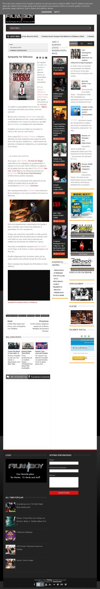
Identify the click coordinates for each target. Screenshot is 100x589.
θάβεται (44, 107)
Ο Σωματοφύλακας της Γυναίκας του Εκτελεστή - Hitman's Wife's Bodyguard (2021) (59, 128)
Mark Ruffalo (31, 315)
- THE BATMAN (58, 270)
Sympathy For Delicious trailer (18, 302)
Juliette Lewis (22, 315)
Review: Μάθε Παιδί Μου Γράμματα (87, 166)
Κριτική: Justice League (25, 560)
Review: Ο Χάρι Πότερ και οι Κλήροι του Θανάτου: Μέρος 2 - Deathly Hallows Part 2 (31, 521)
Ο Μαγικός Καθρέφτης (24, 532)
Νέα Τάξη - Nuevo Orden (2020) (58, 215)
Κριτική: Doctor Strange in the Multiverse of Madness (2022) (53, 36)
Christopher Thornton (11, 315)
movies (38, 315)
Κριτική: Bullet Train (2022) (86, 83)
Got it (57, 12)
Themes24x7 (57, 582)
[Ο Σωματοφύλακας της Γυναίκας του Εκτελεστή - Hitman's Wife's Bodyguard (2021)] (59, 108)
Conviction (34, 186)
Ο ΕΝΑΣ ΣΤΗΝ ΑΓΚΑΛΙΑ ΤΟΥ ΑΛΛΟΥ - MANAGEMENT (87, 112)
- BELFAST (57, 290)
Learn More (46, 12)
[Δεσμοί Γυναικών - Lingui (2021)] (59, 171)
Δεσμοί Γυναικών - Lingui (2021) (58, 187)
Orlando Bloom (15, 47)
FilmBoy (49, 580)
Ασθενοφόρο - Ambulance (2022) (58, 96)
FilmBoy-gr (33, 302)
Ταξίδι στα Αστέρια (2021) (59, 160)
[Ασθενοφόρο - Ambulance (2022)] (59, 80)
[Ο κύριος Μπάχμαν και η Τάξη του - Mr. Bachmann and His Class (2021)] (59, 227)
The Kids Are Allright (35, 161)
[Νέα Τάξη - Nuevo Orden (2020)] (59, 199)
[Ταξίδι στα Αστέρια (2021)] (59, 145)
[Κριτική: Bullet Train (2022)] (59, 59)
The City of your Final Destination (29, 173)
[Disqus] (28, 413)
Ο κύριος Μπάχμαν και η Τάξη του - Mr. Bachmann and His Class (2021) (59, 245)
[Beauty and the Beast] (82, 323)
